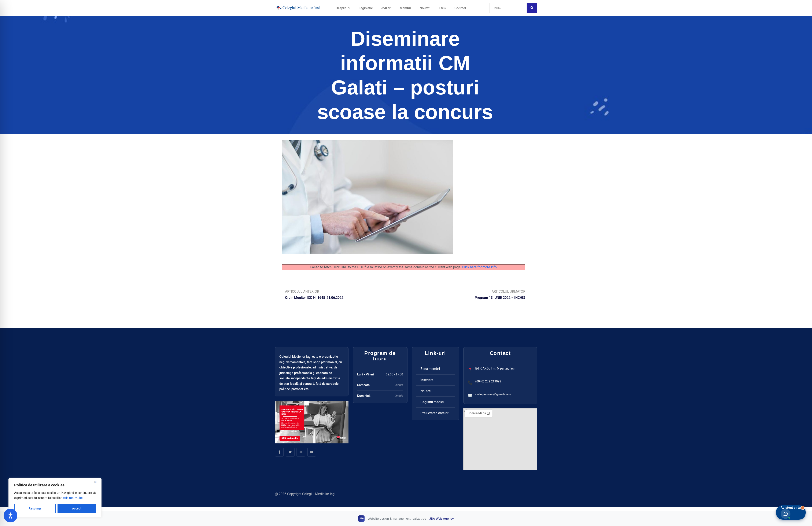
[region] (55, 498)
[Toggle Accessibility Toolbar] (10, 515)
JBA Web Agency (441, 518)
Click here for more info (479, 267)
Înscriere (426, 380)
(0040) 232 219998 (488, 381)
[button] (342, 8)
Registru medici (432, 402)
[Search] (532, 8)
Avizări (386, 8)
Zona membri (430, 369)
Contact (460, 8)
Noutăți (425, 8)
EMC (442, 8)
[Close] (97, 481)
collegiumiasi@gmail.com (493, 394)
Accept (76, 508)
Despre (341, 8)
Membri (405, 8)
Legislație (366, 8)
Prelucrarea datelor (434, 413)
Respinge (35, 508)
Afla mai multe (73, 498)
